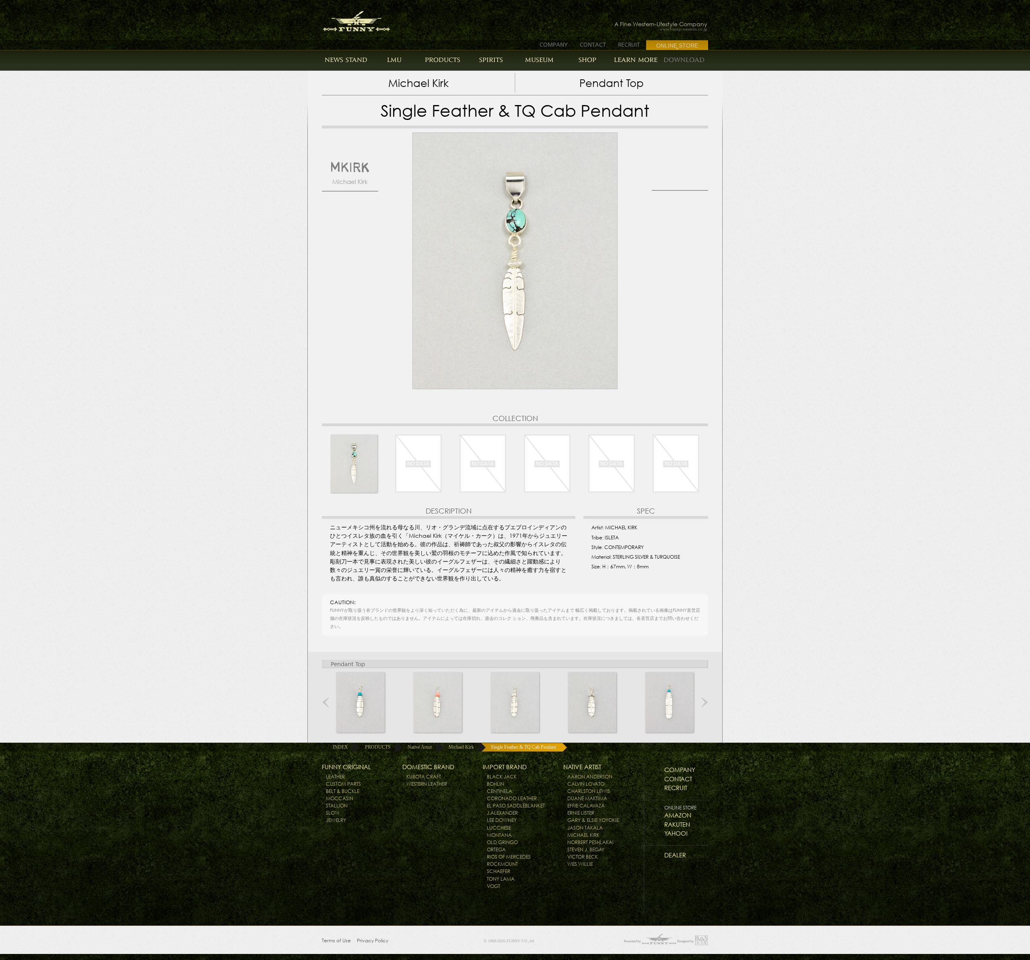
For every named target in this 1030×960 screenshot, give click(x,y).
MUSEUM (539, 60)
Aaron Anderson (589, 777)
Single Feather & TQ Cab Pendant (523, 747)
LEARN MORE (635, 60)
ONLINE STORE (677, 45)
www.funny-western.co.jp (683, 29)
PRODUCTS (442, 60)
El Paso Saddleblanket (516, 806)
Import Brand (505, 767)
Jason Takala (585, 828)
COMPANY (554, 44)
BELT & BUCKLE (342, 791)
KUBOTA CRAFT (423, 777)
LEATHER (335, 777)
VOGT (493, 886)
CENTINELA (499, 791)
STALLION (337, 806)
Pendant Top (611, 83)
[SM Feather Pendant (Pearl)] (515, 702)
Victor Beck (582, 857)
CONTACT (593, 44)
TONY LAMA (501, 879)
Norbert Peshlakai (590, 842)
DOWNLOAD (684, 60)
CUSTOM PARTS (343, 784)
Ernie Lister (580, 813)
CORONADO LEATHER (512, 798)
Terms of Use (336, 940)
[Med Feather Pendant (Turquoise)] (669, 702)
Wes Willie (580, 864)
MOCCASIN (339, 798)
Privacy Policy (372, 940)
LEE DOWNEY (502, 820)
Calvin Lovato (585, 784)
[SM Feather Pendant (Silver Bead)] (592, 702)
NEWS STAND (346, 60)
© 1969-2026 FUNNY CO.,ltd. (509, 941)
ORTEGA (496, 849)
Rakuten (677, 824)
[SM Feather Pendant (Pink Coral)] (437, 702)
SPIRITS (491, 60)
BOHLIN (495, 784)
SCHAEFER (498, 871)
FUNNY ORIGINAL (346, 767)
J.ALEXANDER (502, 813)
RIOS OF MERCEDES (509, 857)
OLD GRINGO (502, 842)
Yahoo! (676, 833)
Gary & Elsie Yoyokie (593, 820)
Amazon (677, 815)
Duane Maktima (587, 798)
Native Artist (420, 747)
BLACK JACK (502, 777)
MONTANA (499, 835)
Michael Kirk (418, 83)
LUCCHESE (499, 828)
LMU (394, 60)
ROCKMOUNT (502, 864)
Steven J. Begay (585, 849)
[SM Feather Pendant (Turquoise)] (360, 702)
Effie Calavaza (586, 806)
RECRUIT (629, 44)
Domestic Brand (428, 767)
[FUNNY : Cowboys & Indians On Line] (349, 18)
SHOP (587, 60)
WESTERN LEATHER (426, 784)
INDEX (340, 747)
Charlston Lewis (588, 791)
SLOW (333, 813)
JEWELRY (336, 820)
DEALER (675, 855)
